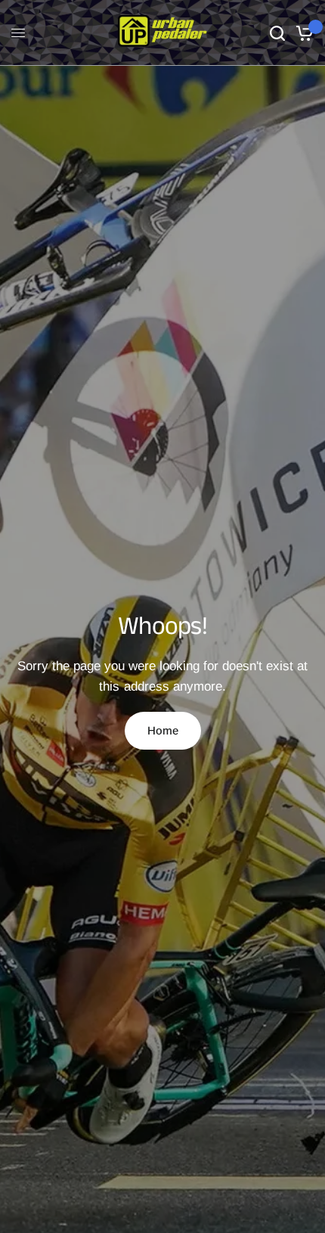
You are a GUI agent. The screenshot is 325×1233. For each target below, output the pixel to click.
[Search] (277, 33)
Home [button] (162, 730)
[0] (302, 33)
